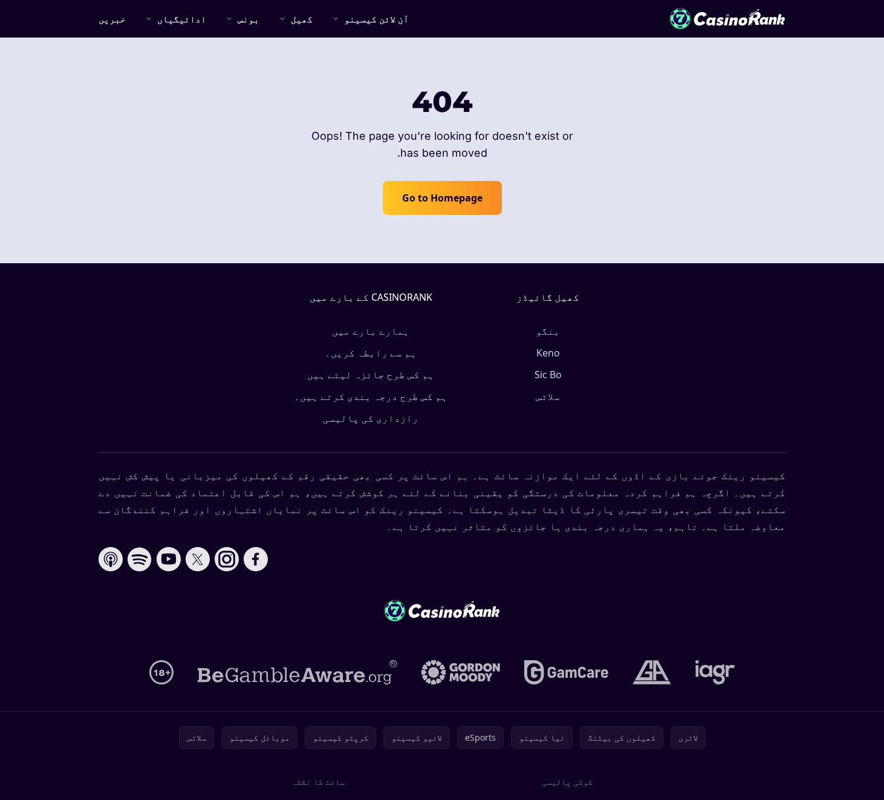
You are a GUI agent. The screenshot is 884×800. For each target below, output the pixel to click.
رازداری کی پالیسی (370, 418)
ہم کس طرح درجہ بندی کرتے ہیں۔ (370, 396)
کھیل (302, 19)
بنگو (548, 331)
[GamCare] (566, 672)
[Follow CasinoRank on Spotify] (140, 559)
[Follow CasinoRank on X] (198, 559)
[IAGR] (715, 672)
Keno (548, 352)
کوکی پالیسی (567, 781)
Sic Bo (548, 374)
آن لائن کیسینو (376, 19)
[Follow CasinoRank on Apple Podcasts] (111, 559)
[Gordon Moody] (460, 672)
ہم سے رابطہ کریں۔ (371, 352)
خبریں (112, 19)
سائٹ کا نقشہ (318, 781)
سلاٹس (548, 396)
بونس (248, 19)
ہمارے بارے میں (370, 331)
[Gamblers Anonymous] (651, 672)
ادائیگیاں (181, 19)
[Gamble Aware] (297, 672)
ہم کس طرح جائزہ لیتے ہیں (370, 374)
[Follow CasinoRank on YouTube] (169, 559)
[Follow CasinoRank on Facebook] (256, 559)
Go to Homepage (442, 198)
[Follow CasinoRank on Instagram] (227, 559)
